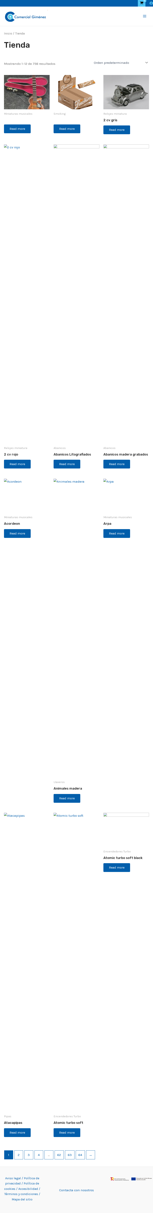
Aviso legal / (14, 1178)
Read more (17, 129)
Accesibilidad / (29, 1189)
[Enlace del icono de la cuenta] (151, 3)
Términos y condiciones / (22, 1194)
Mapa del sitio (22, 1199)
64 (80, 1155)
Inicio (8, 33)
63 (70, 1155)
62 (59, 1155)
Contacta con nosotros (76, 1190)
